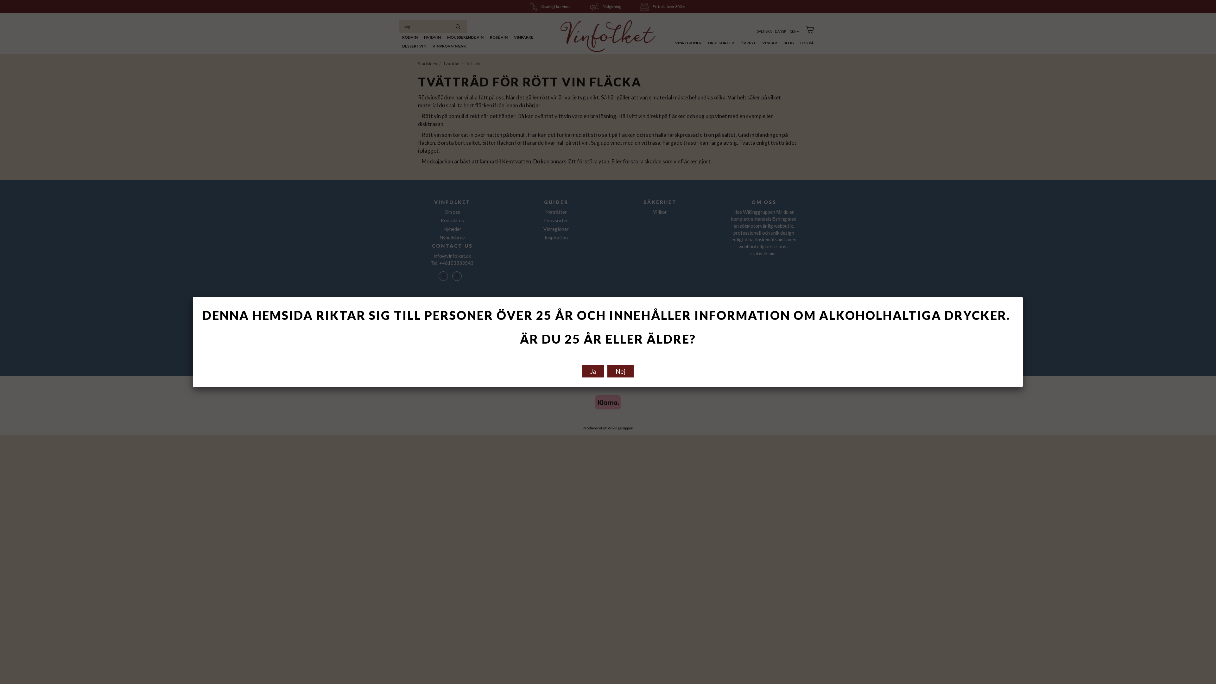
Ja (593, 371)
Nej (620, 371)
